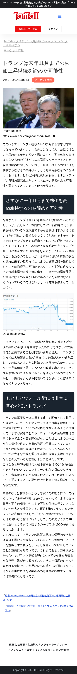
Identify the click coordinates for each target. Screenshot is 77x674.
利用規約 (33, 644)
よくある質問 (42, 649)
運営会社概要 (17, 644)
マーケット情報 (43, 79)
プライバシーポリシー (54, 644)
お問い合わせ (61, 649)
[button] (59, 16)
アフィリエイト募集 (20, 649)
